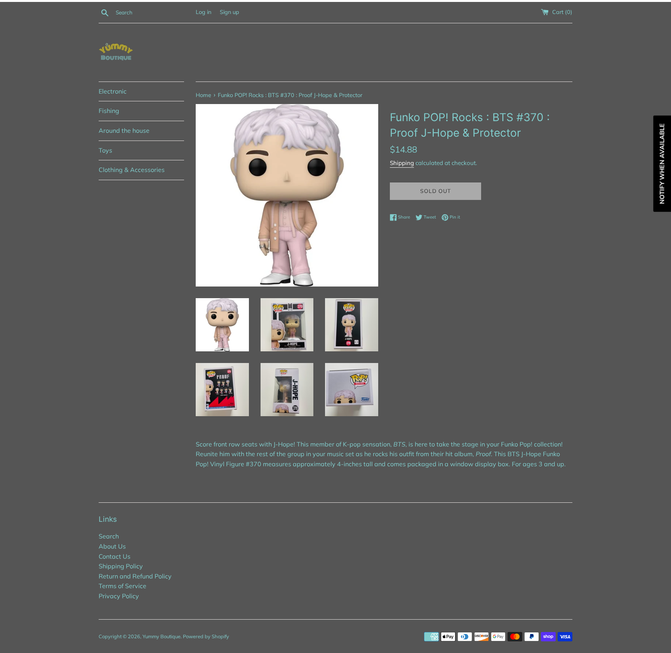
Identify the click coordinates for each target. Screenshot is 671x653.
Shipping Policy (121, 566)
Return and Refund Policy (135, 576)
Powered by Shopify (206, 636)
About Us (112, 546)
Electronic (113, 91)
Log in (203, 12)
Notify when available (662, 163)
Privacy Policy (119, 596)
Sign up (229, 12)
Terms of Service (122, 586)
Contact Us (114, 556)
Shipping (402, 163)
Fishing (109, 111)
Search (109, 536)
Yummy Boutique (162, 636)
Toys (105, 150)
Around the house (124, 130)
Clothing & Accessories (132, 170)
